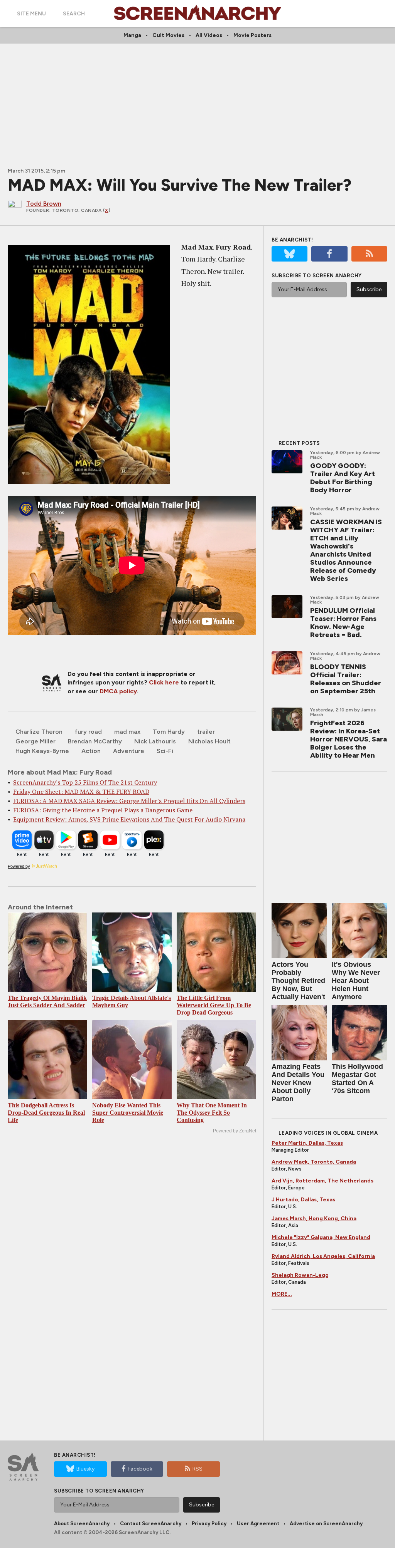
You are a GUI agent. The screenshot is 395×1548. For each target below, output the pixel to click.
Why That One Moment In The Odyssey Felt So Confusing (212, 1112)
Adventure (128, 751)
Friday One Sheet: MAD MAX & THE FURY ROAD (81, 791)
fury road (88, 731)
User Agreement (258, 1523)
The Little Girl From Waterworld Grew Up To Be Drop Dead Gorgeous (214, 1005)
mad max (127, 731)
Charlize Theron (38, 731)
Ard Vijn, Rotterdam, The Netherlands (322, 1180)
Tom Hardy (169, 731)
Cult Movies (168, 35)
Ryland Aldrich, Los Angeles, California (323, 1256)
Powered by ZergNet (234, 1131)
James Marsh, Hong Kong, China (314, 1218)
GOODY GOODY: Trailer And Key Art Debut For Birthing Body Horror (342, 477)
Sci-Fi (165, 751)
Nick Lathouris (155, 741)
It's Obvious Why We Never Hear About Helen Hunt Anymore (356, 981)
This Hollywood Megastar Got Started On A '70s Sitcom (357, 1079)
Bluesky (85, 1469)
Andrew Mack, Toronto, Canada (314, 1162)
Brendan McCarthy (95, 741)
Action (91, 751)
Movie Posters (252, 35)
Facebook (140, 1469)
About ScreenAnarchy (82, 1523)
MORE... (282, 1294)
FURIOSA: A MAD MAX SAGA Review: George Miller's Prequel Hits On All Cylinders (129, 801)
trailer (206, 731)
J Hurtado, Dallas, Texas (303, 1199)
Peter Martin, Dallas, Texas (307, 1143)
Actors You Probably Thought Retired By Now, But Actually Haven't (298, 981)
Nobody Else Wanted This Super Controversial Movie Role (127, 1112)
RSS (197, 1469)
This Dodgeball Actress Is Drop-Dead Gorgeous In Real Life (46, 1112)
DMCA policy (118, 691)
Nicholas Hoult (209, 741)
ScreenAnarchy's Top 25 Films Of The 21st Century (85, 782)
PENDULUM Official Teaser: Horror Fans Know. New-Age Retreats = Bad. (343, 622)
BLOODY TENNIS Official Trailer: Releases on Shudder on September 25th (345, 678)
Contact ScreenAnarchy (150, 1523)
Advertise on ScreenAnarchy (326, 1523)
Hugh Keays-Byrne (42, 751)
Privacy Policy (209, 1523)
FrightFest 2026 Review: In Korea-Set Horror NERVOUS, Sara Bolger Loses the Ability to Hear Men (348, 739)
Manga (132, 35)
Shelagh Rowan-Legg (300, 1275)
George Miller (35, 741)
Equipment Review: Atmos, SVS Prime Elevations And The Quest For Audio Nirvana (129, 819)
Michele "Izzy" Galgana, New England (321, 1237)
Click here (164, 682)
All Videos (209, 35)
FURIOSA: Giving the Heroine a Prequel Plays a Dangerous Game (102, 810)
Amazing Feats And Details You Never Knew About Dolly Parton (298, 1083)
